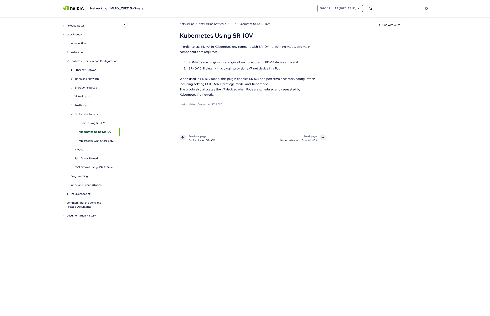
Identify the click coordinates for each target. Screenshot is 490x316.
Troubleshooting (80, 194)
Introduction (78, 43)
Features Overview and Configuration (93, 61)
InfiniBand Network (87, 78)
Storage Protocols (86, 87)
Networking (98, 8)
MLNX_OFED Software (126, 8)
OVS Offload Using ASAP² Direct (95, 167)
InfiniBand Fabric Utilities (85, 185)
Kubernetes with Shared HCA (97, 140)
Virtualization (83, 96)
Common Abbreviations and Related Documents (83, 204)
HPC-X (79, 149)
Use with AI (389, 25)
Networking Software (212, 24)
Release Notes (75, 25)
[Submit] (370, 8)
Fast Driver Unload (86, 158)
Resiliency (81, 105)
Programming (79, 176)
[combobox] (393, 8)
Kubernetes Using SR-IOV (95, 132)
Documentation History (81, 215)
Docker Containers (86, 114)
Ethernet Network (86, 70)
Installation (77, 52)
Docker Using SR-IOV (92, 123)
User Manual (74, 34)
